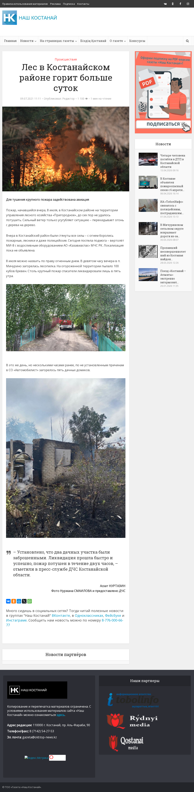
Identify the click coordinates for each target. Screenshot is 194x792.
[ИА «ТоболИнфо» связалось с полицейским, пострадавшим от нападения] (149, 205)
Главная (10, 41)
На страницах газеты (57, 41)
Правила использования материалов (25, 4)
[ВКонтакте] (8, 601)
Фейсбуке (113, 615)
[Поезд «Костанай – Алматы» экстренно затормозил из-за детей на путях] (149, 274)
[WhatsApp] (29, 601)
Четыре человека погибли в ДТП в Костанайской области (172, 161)
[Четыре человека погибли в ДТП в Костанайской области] (149, 159)
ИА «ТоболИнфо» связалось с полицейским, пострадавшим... (172, 207)
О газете (116, 41)
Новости (27, 41)
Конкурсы (137, 41)
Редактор (68, 98)
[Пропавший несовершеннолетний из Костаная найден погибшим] (149, 251)
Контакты (83, 4)
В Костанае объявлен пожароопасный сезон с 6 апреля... (172, 184)
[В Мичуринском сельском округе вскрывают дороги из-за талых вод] (149, 228)
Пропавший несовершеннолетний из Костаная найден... (173, 253)
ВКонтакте (61, 615)
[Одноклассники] (13, 601)
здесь (60, 715)
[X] (24, 601)
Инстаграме (16, 620)
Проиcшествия (66, 59)
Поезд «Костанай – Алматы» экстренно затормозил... (173, 276)
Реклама (55, 4)
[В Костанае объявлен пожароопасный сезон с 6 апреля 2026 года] (149, 182)
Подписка (69, 4)
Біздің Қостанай (93, 41)
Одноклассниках (89, 615)
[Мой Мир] (19, 601)
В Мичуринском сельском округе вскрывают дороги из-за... (172, 230)
